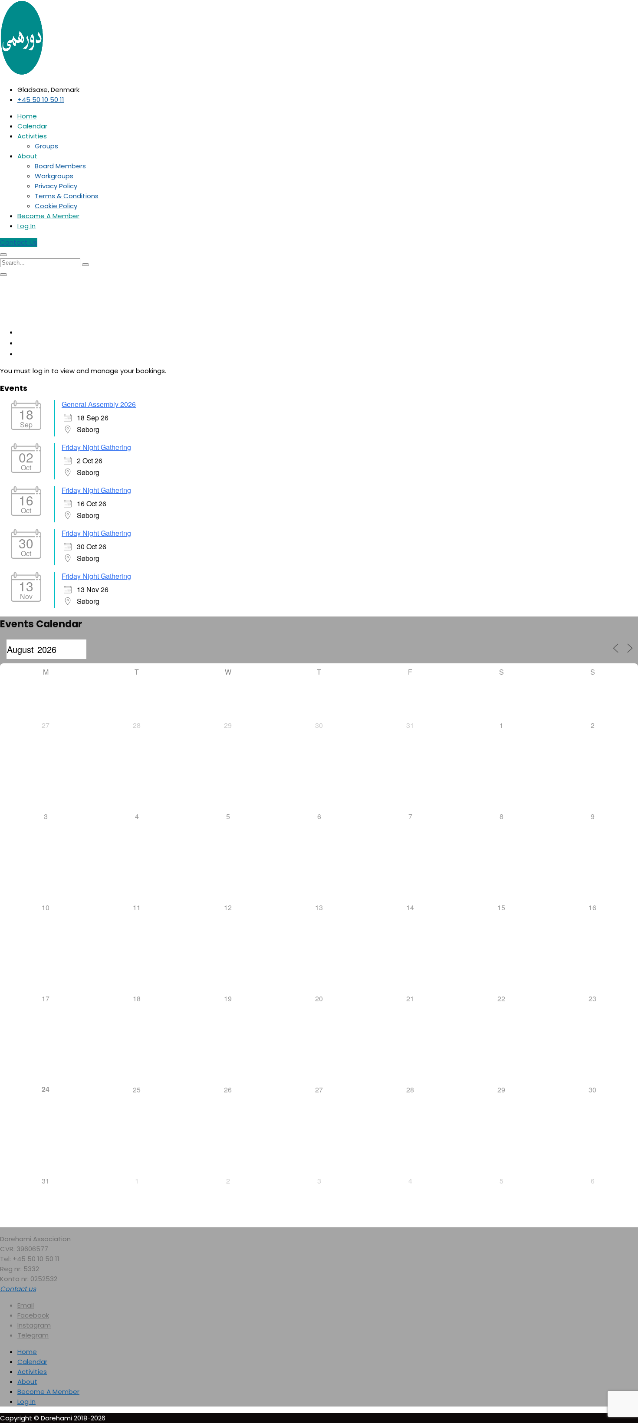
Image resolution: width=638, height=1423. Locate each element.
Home (27, 116)
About (27, 156)
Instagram (34, 1325)
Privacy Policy (56, 185)
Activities (32, 136)
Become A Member (48, 215)
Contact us (18, 1288)
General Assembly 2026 (99, 404)
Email (25, 1305)
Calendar (32, 126)
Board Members (60, 165)
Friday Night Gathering (96, 447)
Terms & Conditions (67, 195)
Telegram (33, 1335)
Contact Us (18, 242)
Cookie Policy (56, 205)
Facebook (33, 1315)
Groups (46, 146)
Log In (26, 225)
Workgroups (54, 175)
